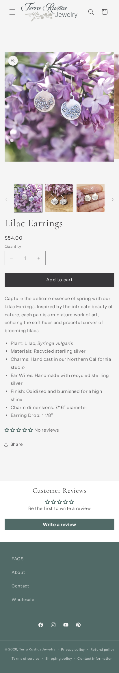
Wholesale (23, 599)
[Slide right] (112, 199)
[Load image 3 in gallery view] (91, 198)
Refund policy (102, 650)
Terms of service (26, 659)
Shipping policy (58, 659)
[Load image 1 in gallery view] (28, 198)
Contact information (95, 659)
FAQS (18, 558)
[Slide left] (6, 199)
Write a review (59, 524)
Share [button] (16, 444)
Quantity (13, 246)
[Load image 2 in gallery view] (59, 198)
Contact (20, 586)
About (18, 572)
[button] (12, 12)
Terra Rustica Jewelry (37, 650)
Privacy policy (73, 650)
